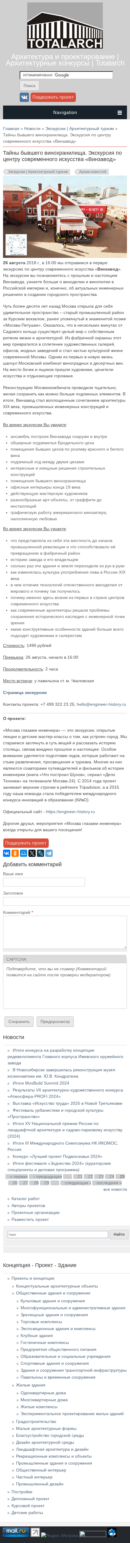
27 (25, 1182)
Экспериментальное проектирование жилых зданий (72, 1413)
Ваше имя (13, 873)
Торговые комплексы (41, 1321)
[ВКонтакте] (6, 853)
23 (101, 1176)
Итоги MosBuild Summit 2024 (41, 1083)
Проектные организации (35, 1212)
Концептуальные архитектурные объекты (57, 1286)
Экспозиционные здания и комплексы (58, 1328)
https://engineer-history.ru (70, 811)
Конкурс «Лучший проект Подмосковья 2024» (57, 1156)
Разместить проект (30, 1219)
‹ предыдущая (48, 1176)
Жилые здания (30, 1385)
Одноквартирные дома (43, 1392)
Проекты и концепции (32, 1278)
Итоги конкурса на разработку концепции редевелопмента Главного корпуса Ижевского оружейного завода (65, 1056)
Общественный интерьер (41, 1470)
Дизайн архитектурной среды (45, 1442)
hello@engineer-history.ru (101, 704)
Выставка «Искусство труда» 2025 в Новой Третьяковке (67, 1103)
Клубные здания (37, 1335)
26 (15, 1182)
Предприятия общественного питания (58, 1349)
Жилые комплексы (39, 1406)
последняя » (109, 1182)
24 (111, 1176)
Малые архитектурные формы (46, 1428)
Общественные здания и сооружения (53, 1293)
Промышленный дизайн (39, 1483)
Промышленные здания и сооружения (54, 1463)
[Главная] (65, 47)
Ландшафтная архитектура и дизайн (52, 1449)
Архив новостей (92, 172)
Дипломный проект (30, 1498)
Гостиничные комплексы (45, 1342)
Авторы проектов (28, 1205)
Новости (32, 128)
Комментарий (18, 912)
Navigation (65, 112)
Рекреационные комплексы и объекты (54, 1456)
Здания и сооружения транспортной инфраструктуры (74, 1370)
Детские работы (27, 1512)
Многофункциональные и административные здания (73, 1307)
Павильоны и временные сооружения (58, 1377)
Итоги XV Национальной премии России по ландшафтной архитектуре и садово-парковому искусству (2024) (65, 1130)
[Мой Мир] (23, 853)
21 (80, 1176)
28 (36, 1182)
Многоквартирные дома (44, 1399)
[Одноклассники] (15, 853)
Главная (11, 128)
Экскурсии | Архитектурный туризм (79, 128)
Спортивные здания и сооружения (55, 1363)
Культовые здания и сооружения (53, 1300)
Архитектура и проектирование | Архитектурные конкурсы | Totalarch (65, 59)
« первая (19, 1176)
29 (46, 1182)
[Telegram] (49, 853)
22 (90, 1176)
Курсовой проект (27, 1505)
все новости (115, 1189)
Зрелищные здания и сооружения (54, 1314)
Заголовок (13, 893)
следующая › (78, 1182)
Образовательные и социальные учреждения (66, 1356)
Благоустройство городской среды (50, 1435)
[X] (32, 853)
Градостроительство (36, 1421)
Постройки (21, 1491)
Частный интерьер (34, 1477)
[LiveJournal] (40, 853)
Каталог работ (25, 1198)
